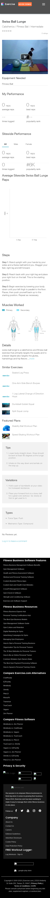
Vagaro (6, 709)
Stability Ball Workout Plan (24, 426)
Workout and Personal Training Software (18, 577)
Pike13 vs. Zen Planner (12, 760)
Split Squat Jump (20, 411)
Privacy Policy (37, 883)
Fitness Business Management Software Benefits (21, 565)
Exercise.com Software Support (15, 601)
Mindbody (7, 686)
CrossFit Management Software (15, 589)
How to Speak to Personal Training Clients (19, 667)
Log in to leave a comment (14, 541)
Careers (9, 830)
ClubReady (7, 678)
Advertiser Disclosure (14, 838)
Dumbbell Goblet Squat (23, 404)
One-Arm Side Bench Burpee (26, 383)
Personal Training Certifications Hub (17, 615)
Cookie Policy (11, 842)
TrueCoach (7, 705)
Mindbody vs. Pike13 (11, 740)
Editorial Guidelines (13, 834)
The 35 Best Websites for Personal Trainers (19, 651)
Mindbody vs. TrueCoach (12, 736)
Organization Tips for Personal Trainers (18, 647)
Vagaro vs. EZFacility (11, 748)
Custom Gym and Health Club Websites (18, 585)
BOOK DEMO (25, 4)
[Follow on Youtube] (28, 811)
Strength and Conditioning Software (16, 597)
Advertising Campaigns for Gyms (15, 635)
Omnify (6, 690)
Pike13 (6, 694)
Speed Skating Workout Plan (26, 434)
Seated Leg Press (20, 372)
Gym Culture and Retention (13, 627)
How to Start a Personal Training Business (19, 643)
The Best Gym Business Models (15, 619)
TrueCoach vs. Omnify (11, 744)
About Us (9, 822)
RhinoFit (6, 698)
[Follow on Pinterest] (40, 811)
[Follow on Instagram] (34, 811)
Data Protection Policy (14, 846)
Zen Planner (8, 713)
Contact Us (10, 826)
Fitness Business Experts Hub (14, 612)
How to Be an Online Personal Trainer (17, 655)
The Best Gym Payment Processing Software (20, 663)
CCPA (33, 886)
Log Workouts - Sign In (14, 854)
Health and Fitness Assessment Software (18, 573)
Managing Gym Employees (13, 639)
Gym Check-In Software (12, 593)
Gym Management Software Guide (16, 623)
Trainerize (7, 702)
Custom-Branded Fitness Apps (14, 581)
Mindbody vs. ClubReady (12, 728)
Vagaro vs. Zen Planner (12, 752)
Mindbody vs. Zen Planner (13, 724)
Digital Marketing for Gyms (13, 631)
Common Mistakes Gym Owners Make (17, 659)
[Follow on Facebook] (16, 811)
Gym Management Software (13, 569)
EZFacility (7, 682)
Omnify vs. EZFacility (11, 756)
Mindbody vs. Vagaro (11, 732)
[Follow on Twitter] (22, 811)
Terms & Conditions (22, 886)
